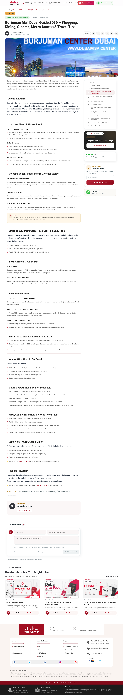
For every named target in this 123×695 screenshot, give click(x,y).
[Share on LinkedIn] (107, 33)
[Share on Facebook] (98, 33)
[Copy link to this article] (116, 33)
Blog (10, 10)
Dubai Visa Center (41, 485)
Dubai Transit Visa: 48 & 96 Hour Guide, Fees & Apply (100, 603)
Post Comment (69, 552)
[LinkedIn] (45, 662)
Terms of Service (56, 547)
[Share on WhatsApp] (111, 33)
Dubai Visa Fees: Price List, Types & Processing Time (58, 603)
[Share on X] (102, 33)
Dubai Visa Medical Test (14, 602)
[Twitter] (29, 662)
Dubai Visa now (24, 461)
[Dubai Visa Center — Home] (14, 3)
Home (6, 10)
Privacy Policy (45, 547)
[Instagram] (60, 662)
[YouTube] (75, 662)
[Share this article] (93, 33)
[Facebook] (14, 662)
